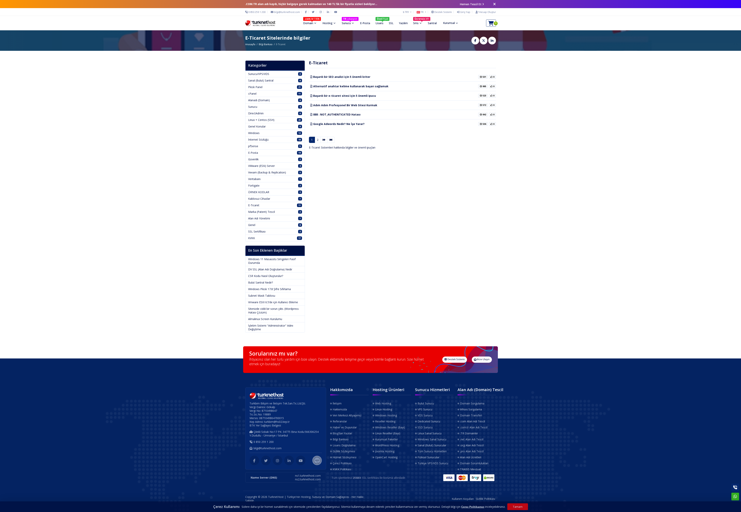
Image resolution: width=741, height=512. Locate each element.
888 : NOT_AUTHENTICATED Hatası (336, 114)
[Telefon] (735, 487)
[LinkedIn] (328, 12)
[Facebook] (306, 12)
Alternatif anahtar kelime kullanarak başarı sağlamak (350, 86)
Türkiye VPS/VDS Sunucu (433, 463)
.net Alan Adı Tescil (471, 439)
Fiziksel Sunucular (428, 457)
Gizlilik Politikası (485, 499)
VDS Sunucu (425, 415)
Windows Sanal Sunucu (432, 439)
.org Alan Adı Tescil (472, 445)
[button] (421, 12)
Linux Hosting (383, 409)
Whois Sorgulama (471, 409)
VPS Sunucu (425, 409)
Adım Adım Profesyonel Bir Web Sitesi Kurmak (344, 105)
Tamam (518, 507)
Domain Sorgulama (472, 403)
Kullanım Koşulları (463, 499)
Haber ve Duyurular (345, 427)
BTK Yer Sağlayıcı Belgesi (265, 425)
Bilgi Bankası (265, 44)
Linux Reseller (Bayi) (387, 433)
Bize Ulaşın (483, 359)
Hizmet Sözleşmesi (344, 457)
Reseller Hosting (385, 421)
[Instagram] (321, 12)
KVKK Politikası (342, 469)
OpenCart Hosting (386, 457)
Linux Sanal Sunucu (430, 433)
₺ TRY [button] (406, 12)
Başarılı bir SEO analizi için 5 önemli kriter (341, 77)
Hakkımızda (340, 409)
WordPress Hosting (387, 445)
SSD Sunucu (425, 427)
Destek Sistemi (456, 359)
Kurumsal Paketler (386, 439)
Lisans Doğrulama (344, 445)
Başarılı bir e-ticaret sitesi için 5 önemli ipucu (344, 96)
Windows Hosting (386, 415)
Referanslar (340, 421)
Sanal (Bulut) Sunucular (432, 445)
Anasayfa (250, 44)
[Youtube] (335, 12)
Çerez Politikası (342, 463)
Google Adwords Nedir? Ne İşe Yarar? (338, 124)
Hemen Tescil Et (470, 4)
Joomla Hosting (384, 451)
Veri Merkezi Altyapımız (347, 415)
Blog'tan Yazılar (342, 433)
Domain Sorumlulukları (474, 463)
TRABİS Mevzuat (470, 469)
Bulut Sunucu (426, 403)
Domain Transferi (471, 415)
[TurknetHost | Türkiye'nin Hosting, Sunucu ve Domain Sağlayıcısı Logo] (260, 23)
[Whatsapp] (735, 496)
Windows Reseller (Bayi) (390, 427)
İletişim (337, 403)
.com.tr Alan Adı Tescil (473, 427)
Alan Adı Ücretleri (470, 457)
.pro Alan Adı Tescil (472, 451)
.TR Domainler (469, 433)
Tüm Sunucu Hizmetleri (432, 451)
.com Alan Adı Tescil (472, 421)
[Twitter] (313, 12)
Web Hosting (383, 403)
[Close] (494, 4)
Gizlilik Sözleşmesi (344, 451)
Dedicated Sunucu (429, 421)
